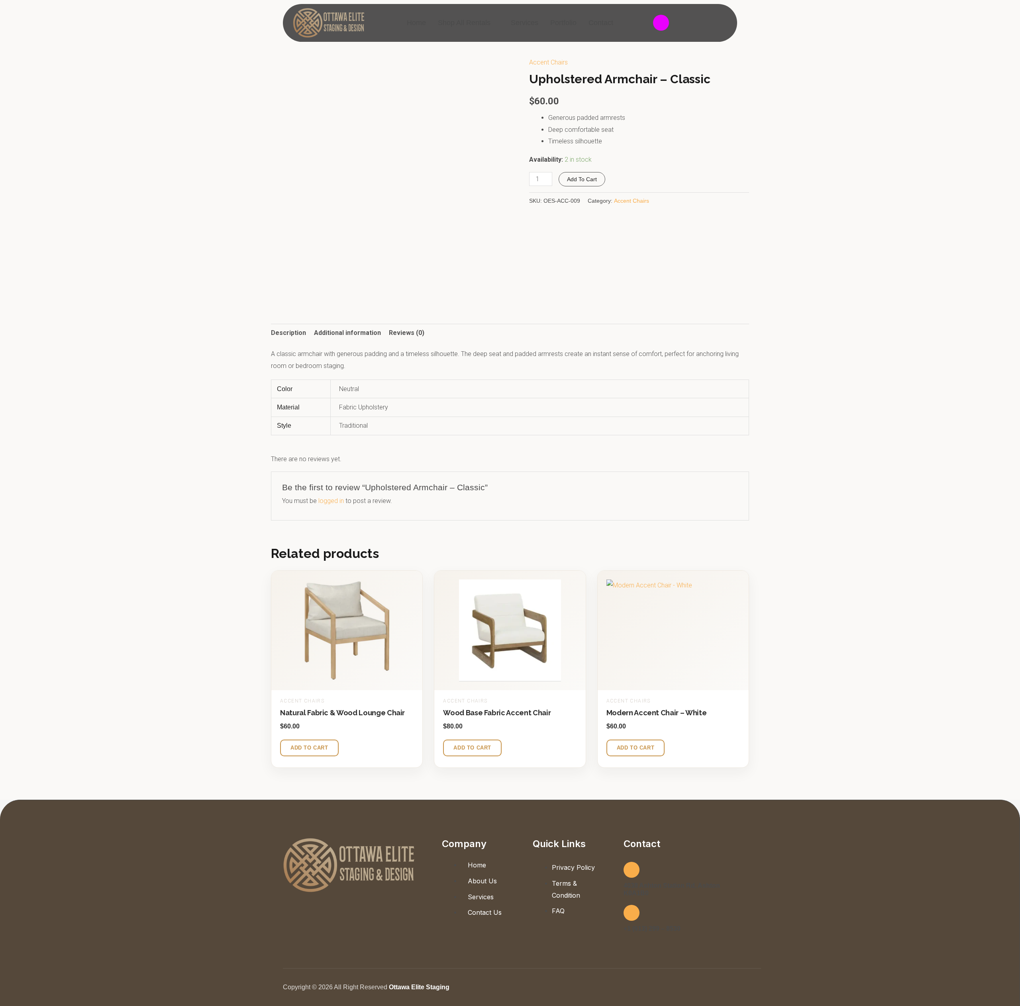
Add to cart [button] (309, 748)
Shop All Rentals (464, 23)
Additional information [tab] (347, 333)
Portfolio (563, 23)
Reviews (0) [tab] (406, 333)
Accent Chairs (548, 62)
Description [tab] (288, 333)
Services (524, 23)
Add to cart (582, 179)
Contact (600, 23)
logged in (331, 501)
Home (416, 23)
